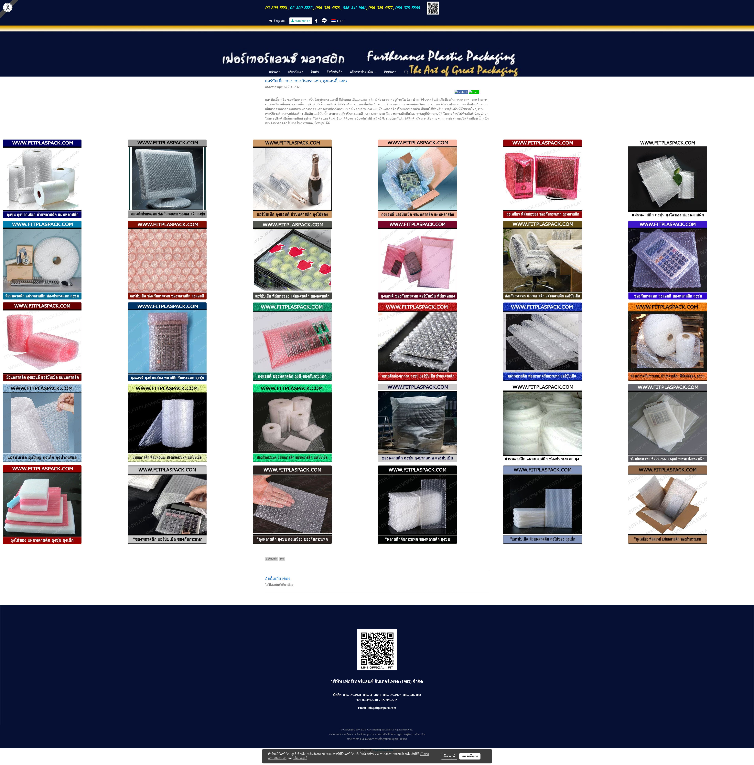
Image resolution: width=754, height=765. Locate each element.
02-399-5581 (276, 7)
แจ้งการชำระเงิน (362, 72)
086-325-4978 (327, 7)
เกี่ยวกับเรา (295, 72)
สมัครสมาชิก (302, 21)
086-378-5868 (407, 7)
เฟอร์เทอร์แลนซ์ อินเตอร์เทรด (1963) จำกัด (383, 681)
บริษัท (337, 681)
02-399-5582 (301, 7)
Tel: (358, 700)
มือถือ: (337, 695)
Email (362, 707)
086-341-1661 (354, 7)
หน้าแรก (275, 72)
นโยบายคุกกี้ (300, 758)
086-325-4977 (380, 7)
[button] (406, 72)
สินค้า (315, 72)
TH (339, 20)
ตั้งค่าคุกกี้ (449, 756)
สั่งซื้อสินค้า (334, 72)
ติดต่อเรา (390, 72)
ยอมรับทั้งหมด (470, 756)
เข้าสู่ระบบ (278, 21)
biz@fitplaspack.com (382, 707)
